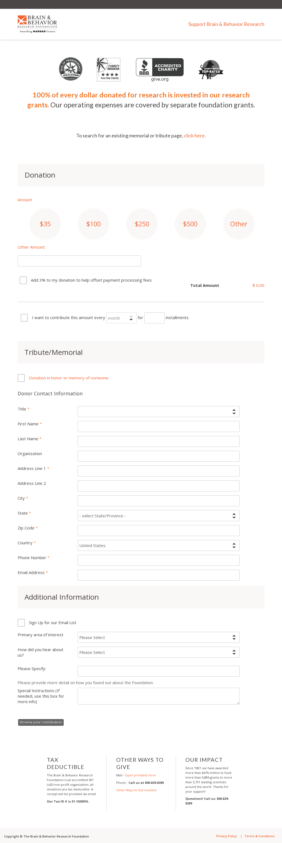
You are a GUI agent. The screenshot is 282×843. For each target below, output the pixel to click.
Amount (25, 199)
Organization (30, 453)
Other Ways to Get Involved (136, 790)
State (23, 513)
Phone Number (32, 557)
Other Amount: (31, 247)
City (22, 498)
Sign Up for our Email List (52, 622)
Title (22, 409)
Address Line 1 (32, 468)
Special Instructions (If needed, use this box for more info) (41, 696)
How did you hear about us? (40, 652)
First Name (29, 423)
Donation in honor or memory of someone (69, 377)
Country (26, 542)
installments (177, 317)
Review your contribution (41, 722)
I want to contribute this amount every (68, 317)
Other (239, 223)
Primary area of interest (40, 634)
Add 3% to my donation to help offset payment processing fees (91, 280)
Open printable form (140, 775)
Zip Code (27, 528)
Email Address (32, 572)
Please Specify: (32, 668)
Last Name (28, 438)
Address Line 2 (32, 483)
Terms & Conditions (259, 836)
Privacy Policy (226, 836)
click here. (195, 135)
